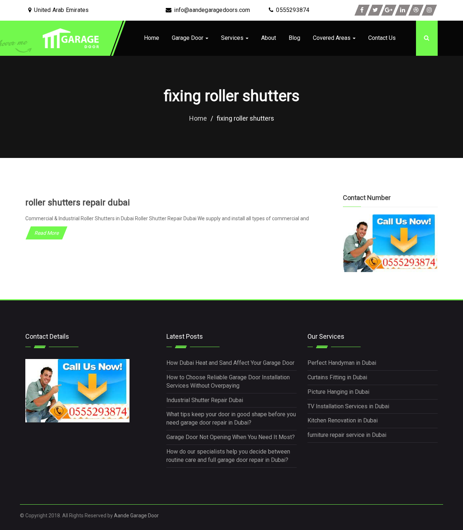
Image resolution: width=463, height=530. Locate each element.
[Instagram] (429, 10)
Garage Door (188, 37)
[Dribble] (416, 10)
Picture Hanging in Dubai (338, 391)
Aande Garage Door (136, 515)
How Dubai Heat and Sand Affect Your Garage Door (230, 362)
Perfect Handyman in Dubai (341, 362)
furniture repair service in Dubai (346, 434)
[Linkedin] (402, 10)
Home (151, 37)
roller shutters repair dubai (77, 202)
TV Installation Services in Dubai (348, 406)
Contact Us (382, 37)
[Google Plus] (388, 10)
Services (233, 37)
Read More (46, 233)
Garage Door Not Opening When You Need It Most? (230, 437)
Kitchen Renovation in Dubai (342, 420)
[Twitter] (375, 10)
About (268, 37)
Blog (294, 37)
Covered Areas (332, 37)
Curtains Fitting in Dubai (337, 377)
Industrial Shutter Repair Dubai (204, 400)
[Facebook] (362, 10)
